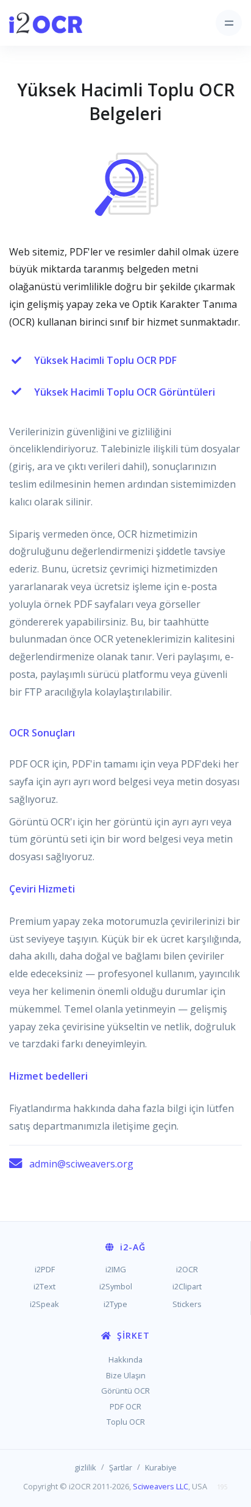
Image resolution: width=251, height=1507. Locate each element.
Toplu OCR (126, 1421)
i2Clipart (187, 1286)
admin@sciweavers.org (81, 1163)
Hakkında (125, 1359)
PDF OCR (125, 1406)
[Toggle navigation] (229, 23)
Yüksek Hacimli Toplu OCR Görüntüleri (124, 392)
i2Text (44, 1286)
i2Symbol (115, 1286)
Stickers (187, 1304)
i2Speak (44, 1304)
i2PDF (45, 1269)
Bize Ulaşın (126, 1375)
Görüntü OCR (125, 1390)
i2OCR (187, 1269)
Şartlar (120, 1467)
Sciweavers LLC (160, 1486)
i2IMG (115, 1269)
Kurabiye (161, 1467)
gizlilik (85, 1467)
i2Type (115, 1304)
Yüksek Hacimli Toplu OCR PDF (105, 360)
